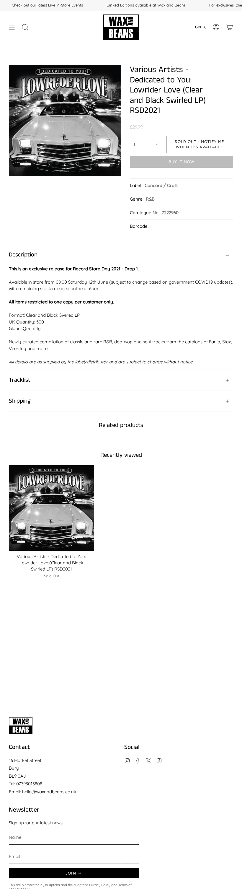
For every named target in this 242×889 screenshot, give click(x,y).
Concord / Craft (161, 185)
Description (23, 255)
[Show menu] (12, 27)
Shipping (20, 401)
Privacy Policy (99, 885)
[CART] (229, 27)
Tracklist (19, 380)
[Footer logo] (20, 725)
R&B (150, 199)
